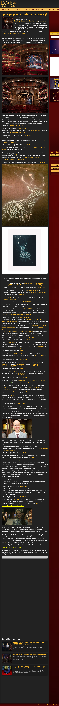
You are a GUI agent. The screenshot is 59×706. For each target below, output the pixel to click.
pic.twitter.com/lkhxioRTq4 (35, 285)
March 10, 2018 (27, 340)
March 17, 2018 (27, 135)
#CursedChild (5, 364)
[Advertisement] (24, 686)
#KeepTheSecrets (26, 157)
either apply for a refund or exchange (17, 391)
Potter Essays (30, 9)
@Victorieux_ (35, 364)
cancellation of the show (11, 389)
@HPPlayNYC (35, 157)
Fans (30, 21)
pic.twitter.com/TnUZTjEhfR (9, 299)
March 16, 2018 (27, 36)
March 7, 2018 (23, 479)
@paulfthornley (29, 331)
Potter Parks (51, 9)
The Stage (17, 499)
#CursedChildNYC (7, 33)
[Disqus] (25, 579)
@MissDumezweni (18, 331)
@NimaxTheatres (14, 395)
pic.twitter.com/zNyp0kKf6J (9, 142)
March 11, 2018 (21, 403)
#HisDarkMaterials (42, 448)
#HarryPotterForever (7, 159)
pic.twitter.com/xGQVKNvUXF (23, 314)
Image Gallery (41, 9)
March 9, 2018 (22, 453)
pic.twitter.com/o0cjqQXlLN (37, 380)
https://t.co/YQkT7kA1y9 (8, 314)
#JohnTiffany (5, 371)
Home (4, 9)
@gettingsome (40, 346)
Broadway (17, 21)
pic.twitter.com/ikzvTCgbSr (20, 159)
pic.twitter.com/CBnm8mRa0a (18, 132)
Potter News (11, 9)
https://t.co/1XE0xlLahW (16, 125)
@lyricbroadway (39, 283)
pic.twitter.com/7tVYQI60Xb (14, 357)
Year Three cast (8, 387)
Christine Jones (24, 21)
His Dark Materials (42, 410)
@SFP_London (14, 371)
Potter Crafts (20, 9)
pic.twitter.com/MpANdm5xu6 (16, 375)
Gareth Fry (35, 21)
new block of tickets (34, 387)
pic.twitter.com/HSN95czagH (39, 292)
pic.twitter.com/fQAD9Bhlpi (29, 337)
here (33, 457)
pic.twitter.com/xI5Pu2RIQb (19, 33)
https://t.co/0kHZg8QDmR (8, 450)
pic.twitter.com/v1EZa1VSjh (31, 366)
